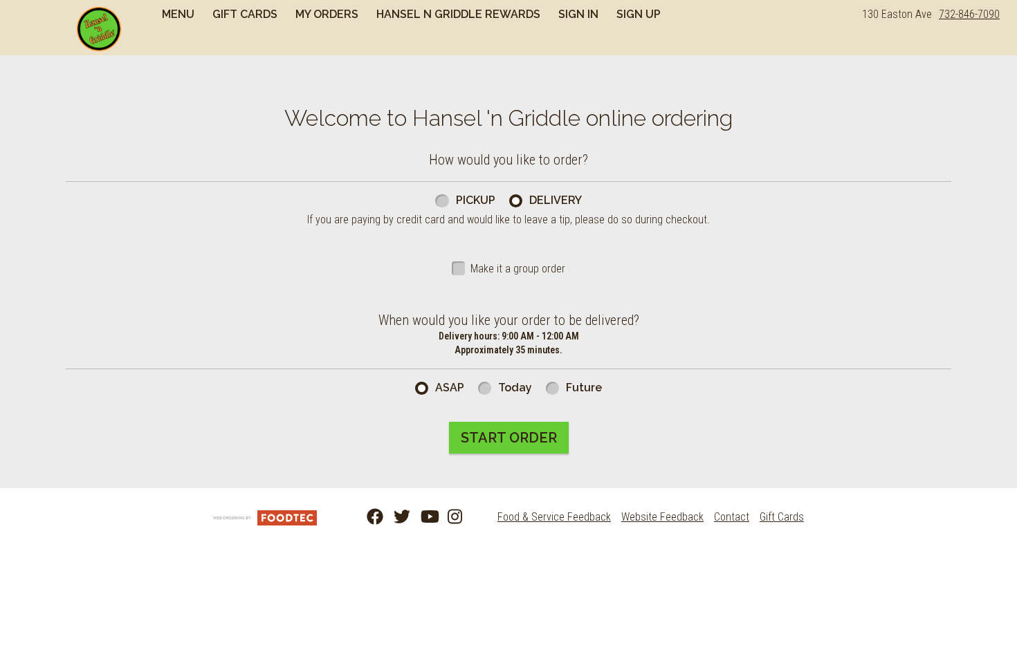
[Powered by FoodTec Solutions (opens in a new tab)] (265, 516)
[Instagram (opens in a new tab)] (447, 517)
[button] (99, 29)
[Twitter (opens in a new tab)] (393, 517)
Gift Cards (244, 14)
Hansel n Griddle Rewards (458, 14)
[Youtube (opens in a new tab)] (420, 517)
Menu (178, 14)
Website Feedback (662, 516)
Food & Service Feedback (554, 516)
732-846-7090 (969, 14)
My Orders (326, 14)
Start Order (509, 437)
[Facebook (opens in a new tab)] (366, 517)
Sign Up (638, 14)
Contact (731, 516)
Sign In (578, 14)
